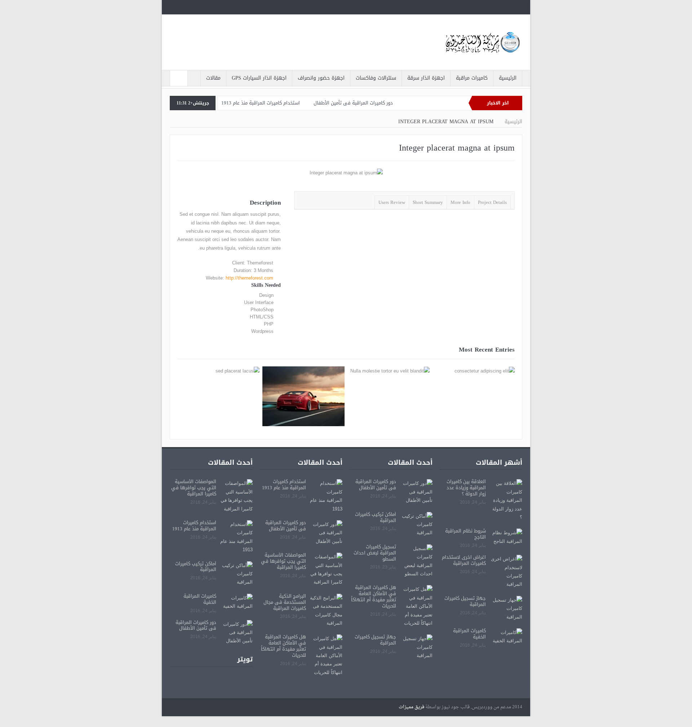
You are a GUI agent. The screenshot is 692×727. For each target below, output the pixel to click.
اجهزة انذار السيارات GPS (259, 78)
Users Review (391, 202)
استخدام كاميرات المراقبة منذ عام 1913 (260, 102)
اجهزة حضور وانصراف (321, 78)
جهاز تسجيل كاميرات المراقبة (465, 601)
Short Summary (428, 202)
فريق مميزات (411, 707)
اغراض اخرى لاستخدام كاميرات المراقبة (464, 560)
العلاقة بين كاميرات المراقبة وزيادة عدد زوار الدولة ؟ (466, 487)
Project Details (492, 202)
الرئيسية (507, 78)
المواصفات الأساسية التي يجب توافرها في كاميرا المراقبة (283, 561)
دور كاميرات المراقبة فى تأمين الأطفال (353, 102)
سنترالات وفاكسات (376, 78)
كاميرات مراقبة (472, 78)
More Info (460, 202)
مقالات (213, 78)
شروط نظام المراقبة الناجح (465, 533)
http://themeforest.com (249, 278)
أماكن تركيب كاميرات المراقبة (375, 517)
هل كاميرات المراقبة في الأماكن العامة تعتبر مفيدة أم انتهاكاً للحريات (373, 596)
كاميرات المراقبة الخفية (469, 633)
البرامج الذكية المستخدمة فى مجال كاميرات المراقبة (284, 602)
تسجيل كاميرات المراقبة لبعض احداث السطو (375, 552)
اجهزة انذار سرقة (426, 78)
